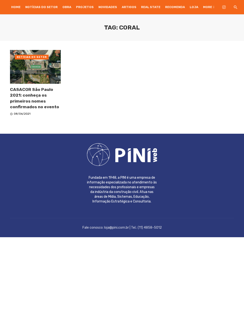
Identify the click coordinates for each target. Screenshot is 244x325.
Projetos (85, 7)
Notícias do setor (41, 7)
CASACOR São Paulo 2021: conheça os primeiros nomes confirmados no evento (34, 98)
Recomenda (175, 7)
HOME (15, 7)
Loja (194, 7)
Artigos (129, 7)
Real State (150, 7)
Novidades (107, 7)
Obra (66, 7)
